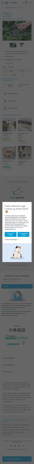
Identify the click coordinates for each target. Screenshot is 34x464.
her (14, 229)
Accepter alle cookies (10, 234)
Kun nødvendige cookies (23, 234)
